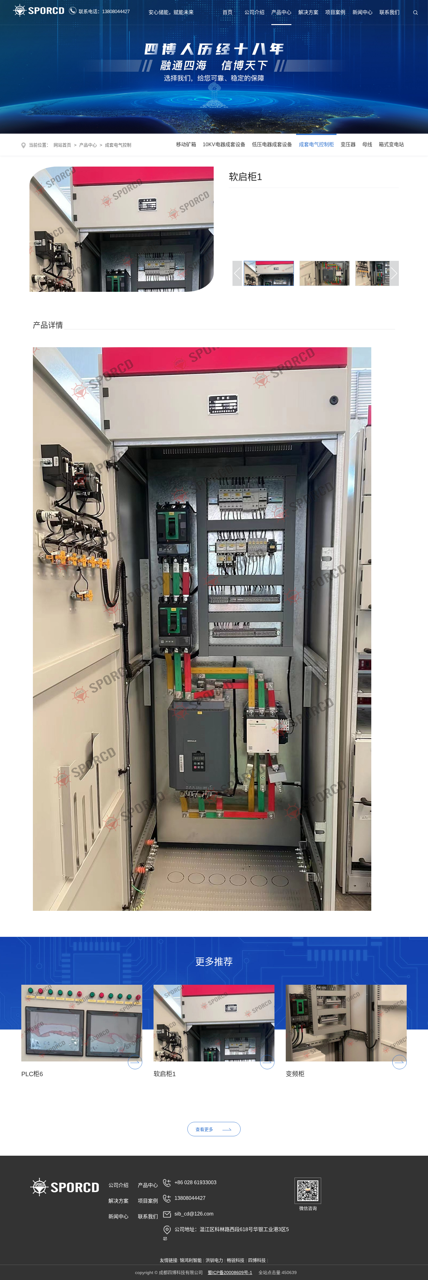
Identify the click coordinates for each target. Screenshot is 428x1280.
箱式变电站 (391, 144)
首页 (227, 12)
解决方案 (308, 12)
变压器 (348, 144)
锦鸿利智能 (191, 1260)
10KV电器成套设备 (224, 144)
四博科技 (257, 1260)
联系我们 (389, 12)
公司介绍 (254, 12)
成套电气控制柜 (316, 144)
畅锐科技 (235, 1260)
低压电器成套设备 (272, 144)
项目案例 (335, 12)
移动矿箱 (186, 144)
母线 (367, 144)
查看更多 (204, 1129)
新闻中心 (362, 12)
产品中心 (281, 12)
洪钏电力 (214, 1260)
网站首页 (61, 144)
